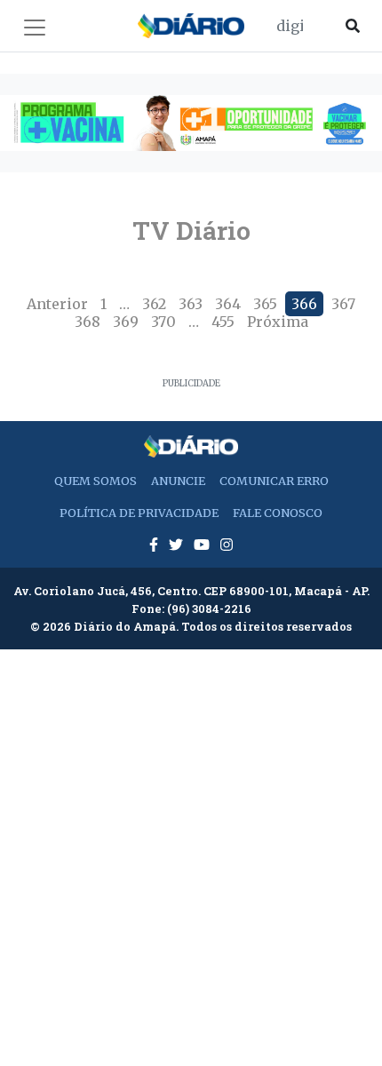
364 (228, 304)
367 (343, 304)
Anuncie (178, 480)
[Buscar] (352, 26)
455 (223, 321)
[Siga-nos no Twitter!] (177, 544)
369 (126, 321)
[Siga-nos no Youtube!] (203, 544)
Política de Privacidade (139, 512)
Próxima (277, 321)
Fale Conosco (277, 512)
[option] (191, 123)
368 (87, 321)
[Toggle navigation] (35, 27)
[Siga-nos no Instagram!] (226, 544)
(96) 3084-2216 (209, 608)
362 (154, 304)
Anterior (57, 304)
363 (191, 304)
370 (163, 321)
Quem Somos (95, 480)
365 (265, 304)
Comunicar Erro (274, 480)
